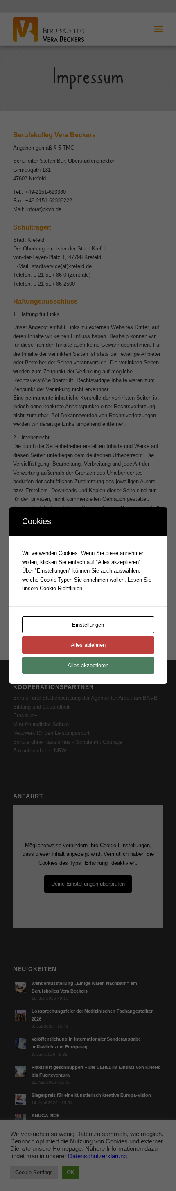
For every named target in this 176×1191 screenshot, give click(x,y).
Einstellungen (88, 625)
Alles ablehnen (88, 645)
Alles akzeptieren (88, 665)
